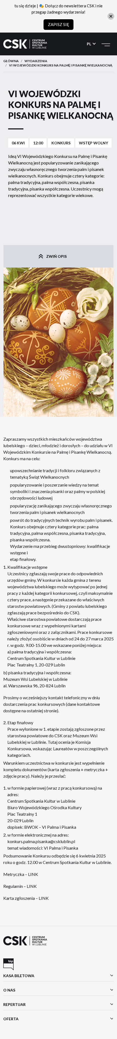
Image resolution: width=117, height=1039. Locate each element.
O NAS (9, 990)
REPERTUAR (14, 1004)
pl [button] (89, 44)
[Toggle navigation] (106, 44)
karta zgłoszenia (64, 769)
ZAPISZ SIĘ (58, 24)
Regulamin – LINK (20, 886)
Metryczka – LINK (20, 874)
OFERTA (11, 1018)
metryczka (94, 769)
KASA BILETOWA (18, 975)
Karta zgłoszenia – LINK (26, 898)
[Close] (110, 16)
